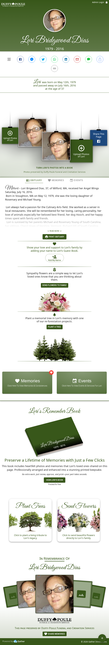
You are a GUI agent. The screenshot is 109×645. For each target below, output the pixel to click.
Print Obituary (56, 237)
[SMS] (88, 59)
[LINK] (54, 68)
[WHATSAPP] (54, 59)
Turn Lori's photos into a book (54, 168)
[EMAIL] (77, 59)
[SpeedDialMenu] (102, 638)
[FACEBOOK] (20, 59)
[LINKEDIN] (65, 59)
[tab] (34, 180)
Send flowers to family (54, 285)
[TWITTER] (43, 59)
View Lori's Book (54, 480)
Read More (54, 231)
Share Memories (56, 634)
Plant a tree (54, 327)
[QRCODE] (9, 59)
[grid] (54, 139)
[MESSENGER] (31, 59)
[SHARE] (100, 59)
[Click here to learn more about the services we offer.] (54, 620)
